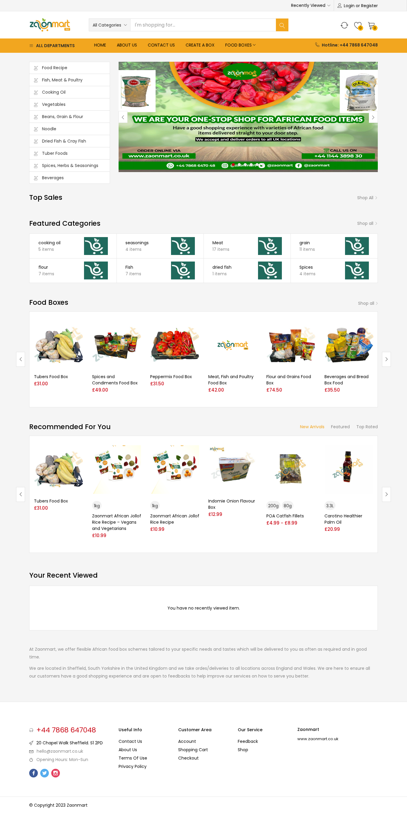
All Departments (55, 46)
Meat (217, 243)
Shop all (365, 198)
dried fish (222, 267)
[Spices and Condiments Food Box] (116, 345)
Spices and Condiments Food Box (115, 380)
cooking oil (49, 243)
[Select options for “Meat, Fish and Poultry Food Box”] (252, 328)
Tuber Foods (55, 153)
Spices (306, 267)
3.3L (330, 506)
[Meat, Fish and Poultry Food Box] (233, 345)
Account (187, 741)
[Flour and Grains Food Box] (291, 345)
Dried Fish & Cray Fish (64, 141)
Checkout (188, 758)
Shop (243, 750)
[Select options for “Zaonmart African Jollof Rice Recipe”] (194, 452)
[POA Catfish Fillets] (291, 469)
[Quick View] (78, 379)
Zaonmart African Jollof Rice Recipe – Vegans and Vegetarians (116, 522)
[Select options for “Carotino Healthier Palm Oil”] (369, 452)
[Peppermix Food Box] (174, 345)
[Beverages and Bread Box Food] (349, 345)
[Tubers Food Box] (58, 345)
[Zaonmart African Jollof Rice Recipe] (174, 469)
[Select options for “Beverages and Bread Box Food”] (369, 328)
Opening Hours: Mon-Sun (62, 760)
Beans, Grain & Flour (62, 117)
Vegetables (54, 104)
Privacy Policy (133, 766)
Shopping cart (193, 750)
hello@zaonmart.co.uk (60, 751)
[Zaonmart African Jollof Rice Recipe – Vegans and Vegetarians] (116, 469)
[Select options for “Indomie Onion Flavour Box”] (252, 452)
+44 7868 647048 (66, 730)
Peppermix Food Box (171, 377)
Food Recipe (54, 68)
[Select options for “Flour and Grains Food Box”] (311, 328)
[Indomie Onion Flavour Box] (233, 469)
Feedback (248, 741)
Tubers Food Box (51, 377)
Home (100, 45)
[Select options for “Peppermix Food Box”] (194, 328)
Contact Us (161, 45)
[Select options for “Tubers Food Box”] (78, 328)
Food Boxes (238, 45)
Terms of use (133, 758)
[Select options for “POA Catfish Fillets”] (311, 452)
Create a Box (200, 45)
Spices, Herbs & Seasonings (70, 165)
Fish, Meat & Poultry (62, 80)
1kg (97, 506)
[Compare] (78, 369)
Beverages (53, 178)
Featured (340, 427)
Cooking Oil (54, 92)
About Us (127, 45)
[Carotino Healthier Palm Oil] (349, 469)
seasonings (137, 243)
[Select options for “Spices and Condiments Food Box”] (136, 328)
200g (273, 506)
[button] (109, 25)
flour (43, 267)
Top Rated (367, 427)
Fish (129, 267)
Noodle (49, 129)
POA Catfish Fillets (285, 516)
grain (304, 243)
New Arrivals (312, 427)
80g (288, 506)
